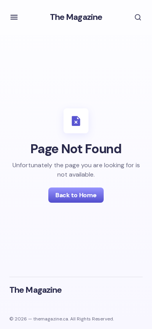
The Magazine (76, 17)
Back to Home (75, 195)
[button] (14, 17)
